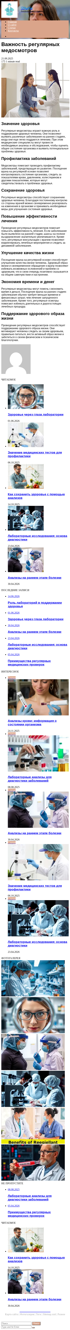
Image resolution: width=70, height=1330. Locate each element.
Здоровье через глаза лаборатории (35, 414)
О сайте (12, 24)
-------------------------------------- (35, 1311)
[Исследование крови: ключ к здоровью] (35, 1162)
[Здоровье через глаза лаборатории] (38, 397)
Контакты (13, 30)
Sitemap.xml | (50, 1314)
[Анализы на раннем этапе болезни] (38, 560)
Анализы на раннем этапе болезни (34, 577)
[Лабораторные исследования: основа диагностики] (38, 518)
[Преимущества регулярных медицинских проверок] (35, 1126)
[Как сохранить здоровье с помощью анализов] (38, 476)
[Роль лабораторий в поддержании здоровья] (35, 978)
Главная (12, 21)
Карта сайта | (12, 1314)
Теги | (39, 1314)
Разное (61, 1314)
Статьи (12, 27)
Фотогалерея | (28, 1314)
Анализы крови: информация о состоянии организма (32, 722)
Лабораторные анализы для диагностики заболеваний (30, 778)
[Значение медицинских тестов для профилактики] (38, 435)
